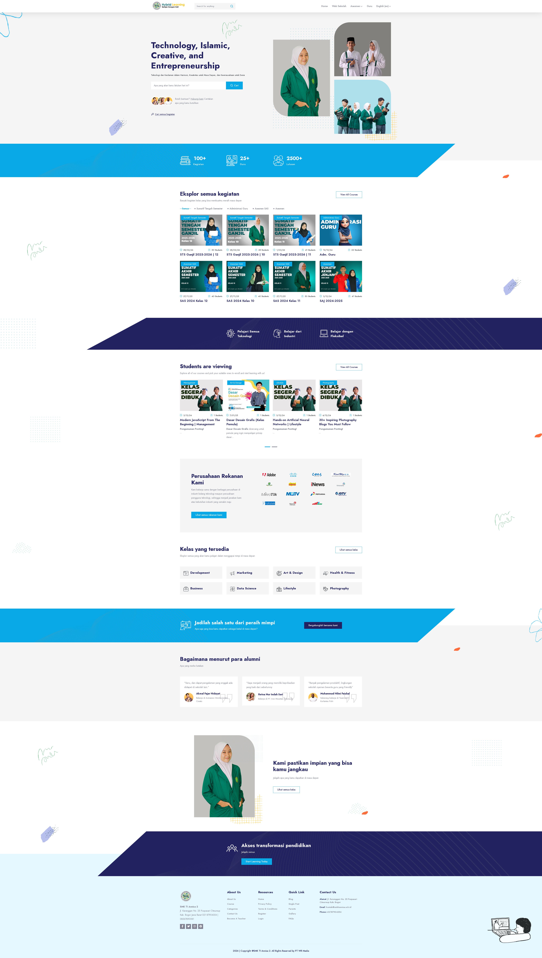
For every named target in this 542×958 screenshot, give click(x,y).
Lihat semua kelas (349, 549)
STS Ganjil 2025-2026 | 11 (292, 254)
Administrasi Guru (239, 208)
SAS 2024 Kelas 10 (240, 300)
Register (262, 913)
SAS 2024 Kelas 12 (194, 300)
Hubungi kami (197, 99)
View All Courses (349, 194)
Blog (291, 899)
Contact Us (232, 913)
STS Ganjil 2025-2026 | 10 (246, 254)
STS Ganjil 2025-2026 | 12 (199, 254)
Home (324, 6)
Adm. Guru (327, 254)
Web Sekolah (339, 6)
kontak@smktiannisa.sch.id (338, 907)
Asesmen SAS (261, 208)
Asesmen (355, 6)
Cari (236, 85)
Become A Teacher (236, 918)
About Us (231, 899)
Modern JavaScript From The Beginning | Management (339, 422)
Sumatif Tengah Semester (210, 208)
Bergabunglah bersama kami (323, 625)
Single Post (294, 903)
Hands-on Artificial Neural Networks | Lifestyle (198, 422)
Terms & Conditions (267, 908)
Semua (185, 208)
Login (261, 918)
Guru (369, 6)
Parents (292, 908)
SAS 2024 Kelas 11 (286, 300)
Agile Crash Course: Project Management (292, 422)
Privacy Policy (265, 903)
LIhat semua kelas (286, 789)
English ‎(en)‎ (382, 6)
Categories (232, 908)
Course (230, 903)
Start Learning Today (257, 861)
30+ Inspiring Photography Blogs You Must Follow (245, 422)
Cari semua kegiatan (165, 114)
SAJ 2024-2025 (331, 300)
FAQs (291, 918)
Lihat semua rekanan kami (209, 515)
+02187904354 (333, 912)
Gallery (292, 913)
